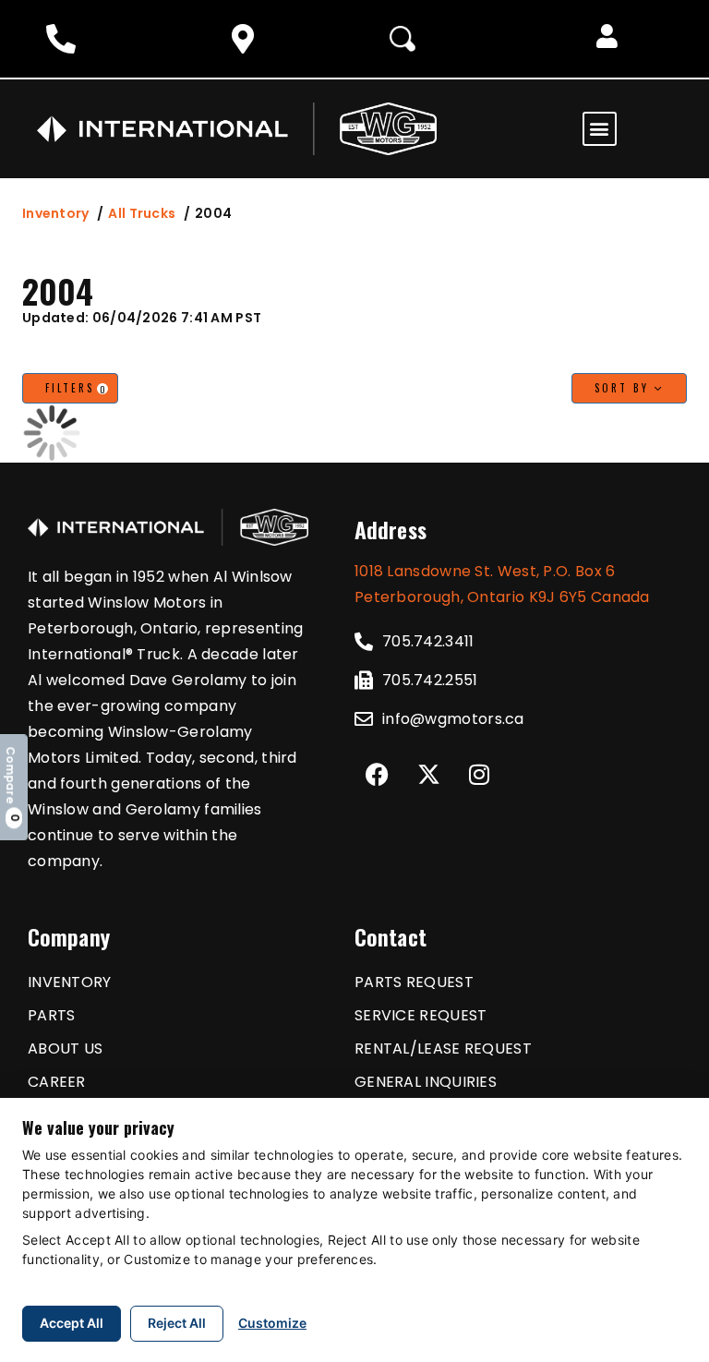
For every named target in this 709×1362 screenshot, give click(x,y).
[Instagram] (479, 774)
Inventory (56, 213)
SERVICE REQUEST (420, 1015)
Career (57, 1081)
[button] (607, 39)
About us (65, 1048)
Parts (52, 1015)
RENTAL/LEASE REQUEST (443, 1048)
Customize (272, 1323)
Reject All (177, 1323)
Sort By (625, 387)
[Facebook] (377, 774)
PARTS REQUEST (414, 982)
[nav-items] (65, 38)
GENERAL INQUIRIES (425, 1081)
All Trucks (141, 213)
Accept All (71, 1323)
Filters (76, 388)
